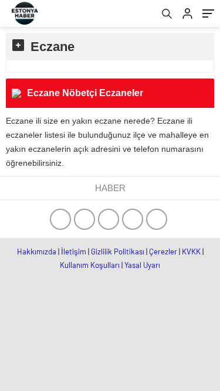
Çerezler (163, 251)
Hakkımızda (36, 251)
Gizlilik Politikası (117, 251)
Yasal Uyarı (142, 265)
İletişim (73, 251)
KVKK (191, 251)
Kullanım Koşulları (90, 265)
